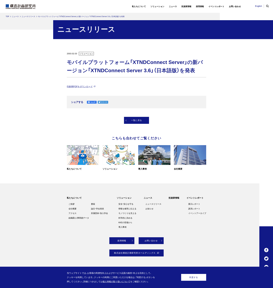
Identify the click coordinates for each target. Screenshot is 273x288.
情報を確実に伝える (127, 209)
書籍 (93, 204)
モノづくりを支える (127, 213)
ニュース (15, 16)
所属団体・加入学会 (99, 213)
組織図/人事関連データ (79, 218)
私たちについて (74, 198)
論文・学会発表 (97, 209)
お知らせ (149, 209)
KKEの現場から (125, 222)
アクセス (72, 213)
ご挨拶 (72, 204)
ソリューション (124, 198)
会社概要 (72, 209)
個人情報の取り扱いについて (116, 281)
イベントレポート (195, 198)
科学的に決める (125, 218)
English (258, 6)
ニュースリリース (28, 16)
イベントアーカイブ (197, 213)
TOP (7, 16)
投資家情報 (174, 198)
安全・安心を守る (125, 204)
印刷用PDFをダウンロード (80, 86)
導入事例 (122, 227)
